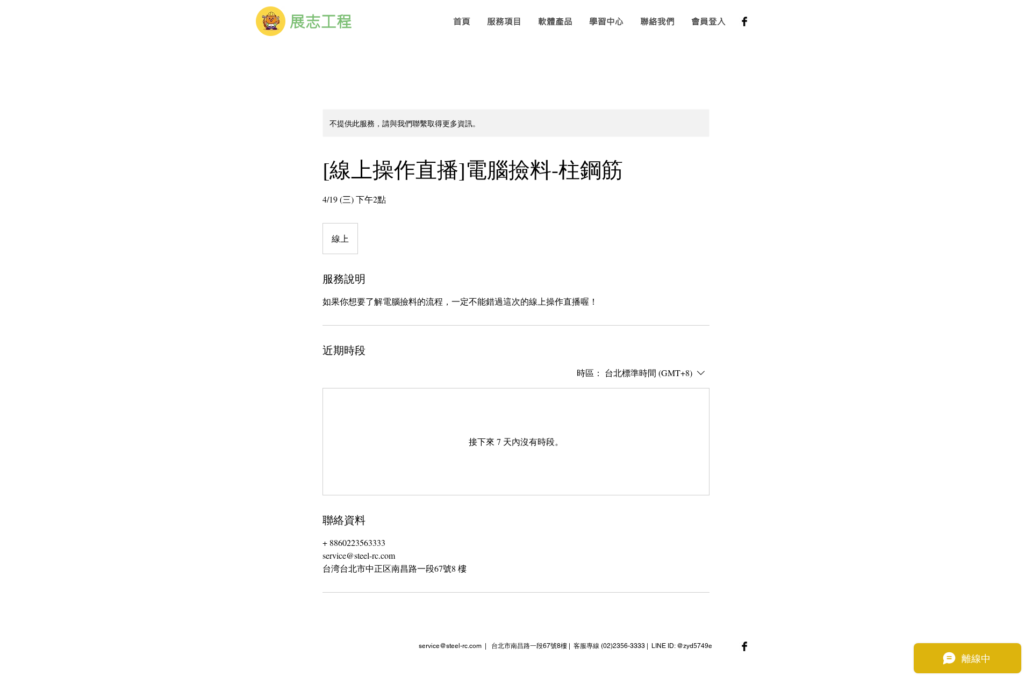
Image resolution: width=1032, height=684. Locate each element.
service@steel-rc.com (450, 646)
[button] (503, 21)
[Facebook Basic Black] (744, 21)
